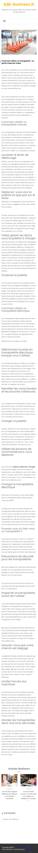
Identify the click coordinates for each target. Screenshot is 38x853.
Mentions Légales (21, 847)
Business (9, 789)
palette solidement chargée (24, 467)
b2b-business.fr (19, 4)
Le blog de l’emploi (10, 819)
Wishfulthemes (30, 849)
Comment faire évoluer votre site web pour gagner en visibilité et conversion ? (28, 796)
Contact (32, 847)
